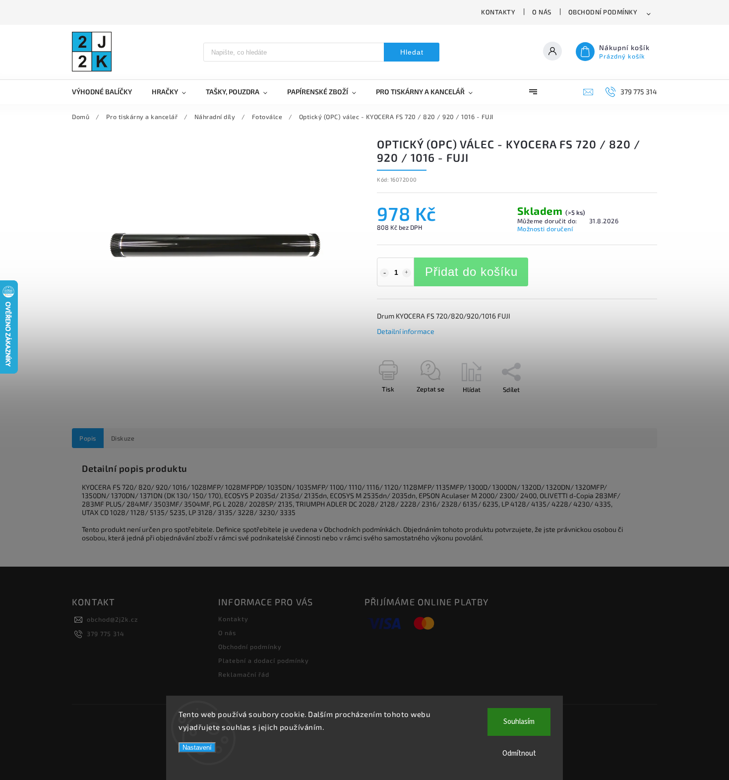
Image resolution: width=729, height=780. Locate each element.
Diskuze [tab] (123, 438)
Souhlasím (519, 721)
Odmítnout (519, 753)
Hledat (412, 52)
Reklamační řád (243, 674)
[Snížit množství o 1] (384, 272)
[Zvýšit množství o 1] (406, 272)
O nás (541, 12)
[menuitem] (107, 91)
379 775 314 (105, 634)
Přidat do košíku (471, 271)
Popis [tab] (87, 438)
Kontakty (498, 12)
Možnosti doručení (545, 229)
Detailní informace (405, 331)
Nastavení (197, 747)
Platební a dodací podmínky (263, 660)
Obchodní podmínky (603, 12)
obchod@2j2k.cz (112, 619)
